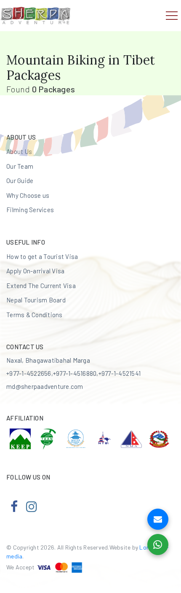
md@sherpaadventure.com (44, 386)
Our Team (19, 166)
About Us (19, 151)
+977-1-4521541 (119, 373)
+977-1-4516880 (75, 373)
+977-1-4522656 (28, 373)
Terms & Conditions (34, 314)
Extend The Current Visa (41, 285)
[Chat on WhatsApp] (157, 544)
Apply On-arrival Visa (35, 271)
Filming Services (30, 209)
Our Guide (19, 180)
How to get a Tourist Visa (42, 256)
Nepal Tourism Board (36, 300)
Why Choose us (27, 195)
